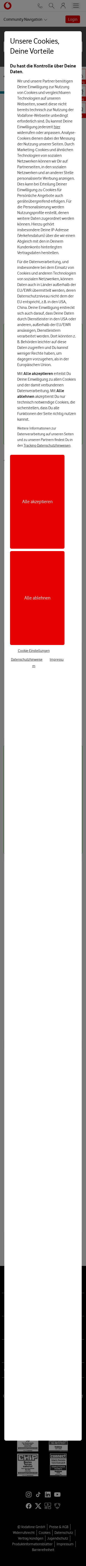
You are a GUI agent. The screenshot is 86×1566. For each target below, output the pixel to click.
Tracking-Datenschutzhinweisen (47, 445)
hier (57, 126)
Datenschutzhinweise (27, 659)
